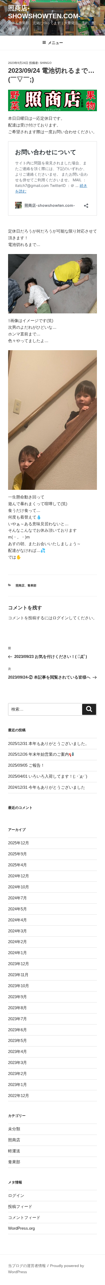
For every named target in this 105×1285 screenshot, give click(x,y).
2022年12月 (18, 1095)
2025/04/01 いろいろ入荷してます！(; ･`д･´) (47, 776)
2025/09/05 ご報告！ (26, 765)
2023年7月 (17, 1018)
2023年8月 (17, 1007)
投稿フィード (20, 1206)
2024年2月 (17, 941)
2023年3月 (17, 1062)
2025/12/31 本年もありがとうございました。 (48, 743)
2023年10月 (18, 985)
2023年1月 (17, 1084)
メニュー (55, 43)
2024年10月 (18, 887)
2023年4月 (17, 1051)
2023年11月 (18, 974)
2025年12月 (18, 843)
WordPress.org (21, 1228)
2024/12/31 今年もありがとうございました (46, 787)
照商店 (20, 585)
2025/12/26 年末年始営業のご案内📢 (41, 754)
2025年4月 (17, 865)
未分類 (14, 1129)
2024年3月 (17, 931)
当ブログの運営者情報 (27, 1266)
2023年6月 (17, 1029)
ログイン (60, 618)
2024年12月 (18, 876)
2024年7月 (17, 898)
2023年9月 (17, 996)
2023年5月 (17, 1040)
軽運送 (14, 1151)
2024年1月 (17, 952)
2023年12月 (18, 963)
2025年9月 (17, 854)
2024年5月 (17, 909)
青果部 (31, 585)
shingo (46, 62)
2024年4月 (17, 920)
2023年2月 (17, 1073)
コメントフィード (24, 1217)
